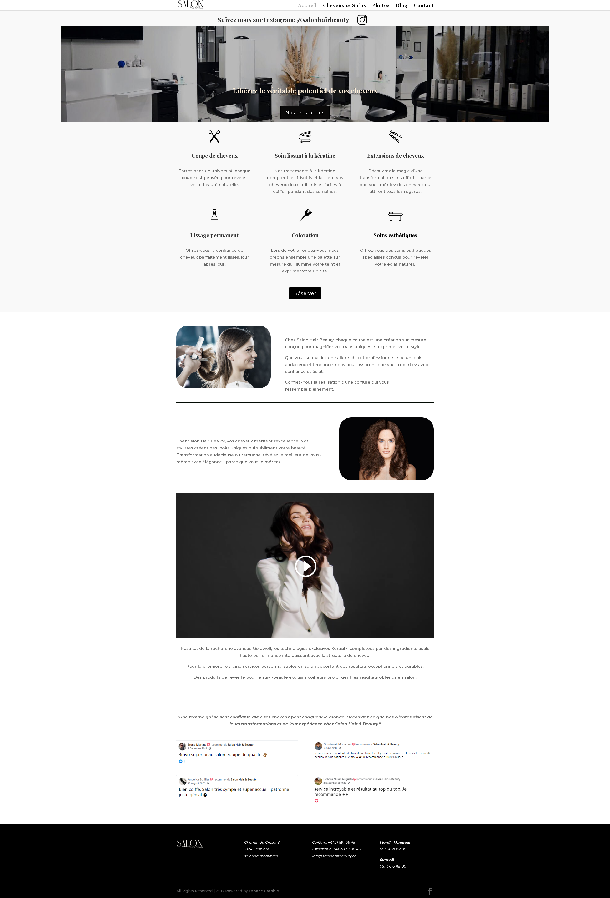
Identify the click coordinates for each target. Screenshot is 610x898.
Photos (381, 6)
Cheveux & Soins (344, 6)
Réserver (305, 293)
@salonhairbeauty (323, 19)
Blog (402, 6)
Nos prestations (305, 112)
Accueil (307, 6)
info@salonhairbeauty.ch (334, 856)
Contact (424, 6)
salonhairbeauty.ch (261, 856)
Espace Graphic (264, 890)
